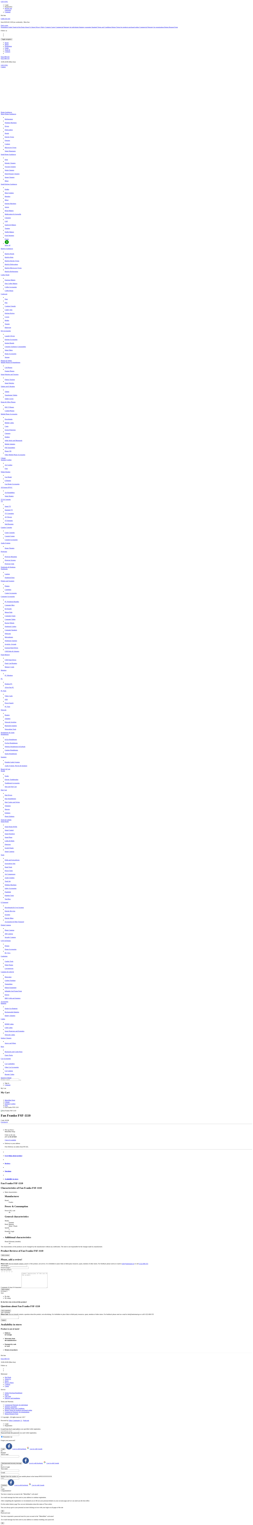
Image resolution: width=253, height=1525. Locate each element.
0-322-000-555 (143, 1264)
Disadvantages (5, 1268)
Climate (7, 1102)
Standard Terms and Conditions (14, 1408)
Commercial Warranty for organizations (17, 1412)
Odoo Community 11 (15, 1420)
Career (7, 1386)
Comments (11, 1287)
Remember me (7, 1437)
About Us (8, 1379)
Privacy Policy (9, 1382)
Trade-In (7, 50)
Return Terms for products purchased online (18, 1410)
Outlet (7, 48)
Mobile (26, 1476)
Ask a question (6, 1310)
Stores (7, 1381)
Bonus (7, 1395)
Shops (7, 44)
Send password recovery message (11, 1463)
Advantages (4, 1265)
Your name (4, 1469)
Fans (6, 1105)
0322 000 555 (5, 58)
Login (3, 1449)
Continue (4, 1485)
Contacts (7, 51)
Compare (7, 12)
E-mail (21, 1429)
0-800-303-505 (5, 19)
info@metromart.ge (128, 1264)
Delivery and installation (12, 1398)
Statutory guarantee (11, 1407)
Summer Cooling (10, 1104)
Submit (4, 1320)
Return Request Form (11, 1414)
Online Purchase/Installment (13, 1393)
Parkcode (26, 1420)
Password (19, 1433)
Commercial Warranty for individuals (16, 1405)
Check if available (10, 1140)
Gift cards (8, 1396)
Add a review (5, 1255)
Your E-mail (4, 1454)
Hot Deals (8, 1377)
